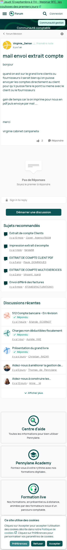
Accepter (54, 543)
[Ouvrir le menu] (62, 33)
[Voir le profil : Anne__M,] (7, 381)
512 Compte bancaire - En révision (34, 313)
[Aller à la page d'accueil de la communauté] (16, 13)
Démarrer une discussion (33, 212)
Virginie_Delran (22, 43)
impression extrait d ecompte (29, 245)
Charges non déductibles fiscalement (37, 330)
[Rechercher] (45, 14)
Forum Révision (14, 33)
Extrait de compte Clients (26, 233)
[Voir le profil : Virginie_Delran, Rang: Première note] (7, 45)
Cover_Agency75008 (38, 237)
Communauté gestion (52, 22)
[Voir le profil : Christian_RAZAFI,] (7, 350)
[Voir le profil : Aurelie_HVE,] (7, 333)
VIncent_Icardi (32, 274)
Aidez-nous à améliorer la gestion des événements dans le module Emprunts (37, 365)
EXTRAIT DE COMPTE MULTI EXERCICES (35, 270)
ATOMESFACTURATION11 (39, 286)
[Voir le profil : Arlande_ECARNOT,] (7, 315)
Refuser (38, 543)
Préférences (19, 543)
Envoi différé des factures (26, 282)
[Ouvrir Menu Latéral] (4, 13)
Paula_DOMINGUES (35, 262)
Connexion (56, 13)
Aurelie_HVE (33, 339)
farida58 (29, 250)
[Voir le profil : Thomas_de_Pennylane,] (7, 367)
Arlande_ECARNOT (40, 321)
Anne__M (35, 383)
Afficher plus (35, 393)
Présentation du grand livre (30, 348)
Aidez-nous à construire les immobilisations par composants (33, 379)
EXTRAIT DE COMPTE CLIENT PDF (31, 258)
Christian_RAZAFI (38, 356)
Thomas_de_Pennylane (42, 369)
